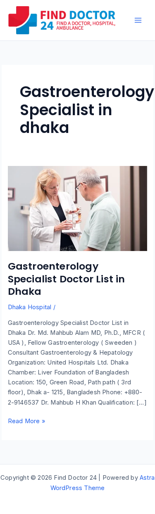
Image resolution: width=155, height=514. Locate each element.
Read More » (26, 421)
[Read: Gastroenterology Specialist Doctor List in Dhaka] (78, 208)
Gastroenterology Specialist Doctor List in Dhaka (66, 278)
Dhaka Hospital (30, 307)
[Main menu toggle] (138, 20)
